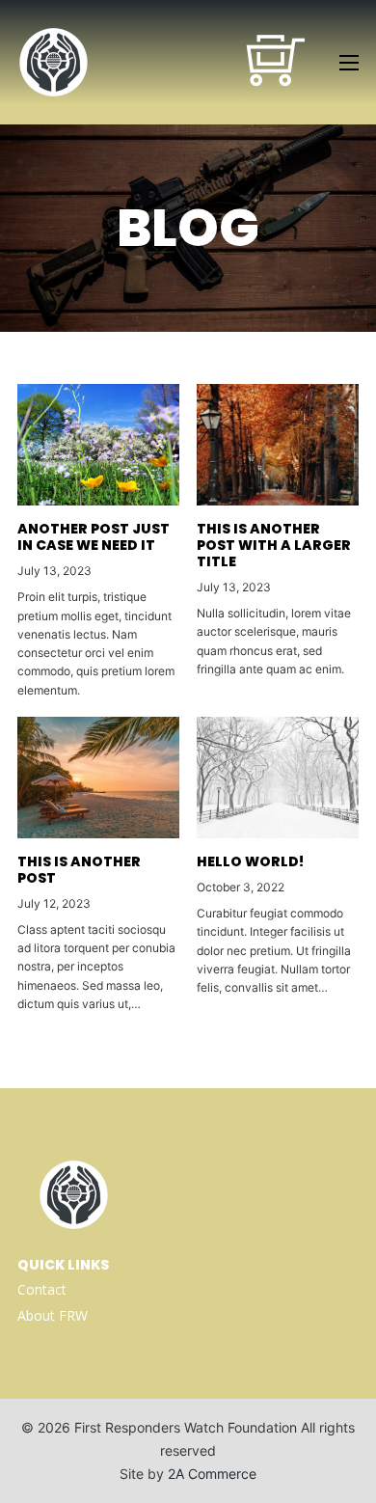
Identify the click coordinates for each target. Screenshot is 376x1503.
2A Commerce (212, 1473)
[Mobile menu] (349, 62)
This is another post (79, 870)
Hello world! (250, 861)
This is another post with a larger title (274, 545)
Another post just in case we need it (93, 537)
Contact (42, 1289)
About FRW (52, 1315)
